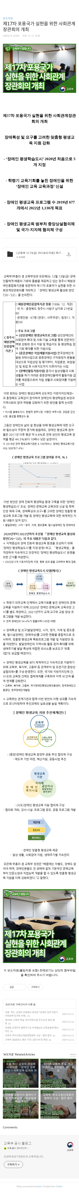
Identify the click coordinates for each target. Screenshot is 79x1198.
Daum (38, 1186)
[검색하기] (74, 4)
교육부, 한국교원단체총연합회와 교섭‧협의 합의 (28, 1035)
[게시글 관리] (22, 987)
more (73, 1054)
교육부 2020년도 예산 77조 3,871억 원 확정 (26, 1039)
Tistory (58, 1186)
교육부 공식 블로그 (17, 1143)
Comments (10, 1127)
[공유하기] (17, 987)
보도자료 (8, 18)
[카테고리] (4, 4)
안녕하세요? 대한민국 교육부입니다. (24, 1156)
